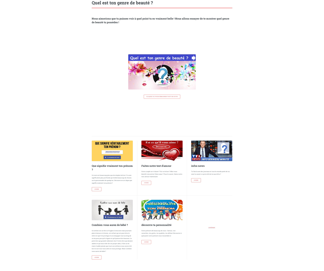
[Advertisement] (162, 38)
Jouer (96, 189)
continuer (211, 227)
